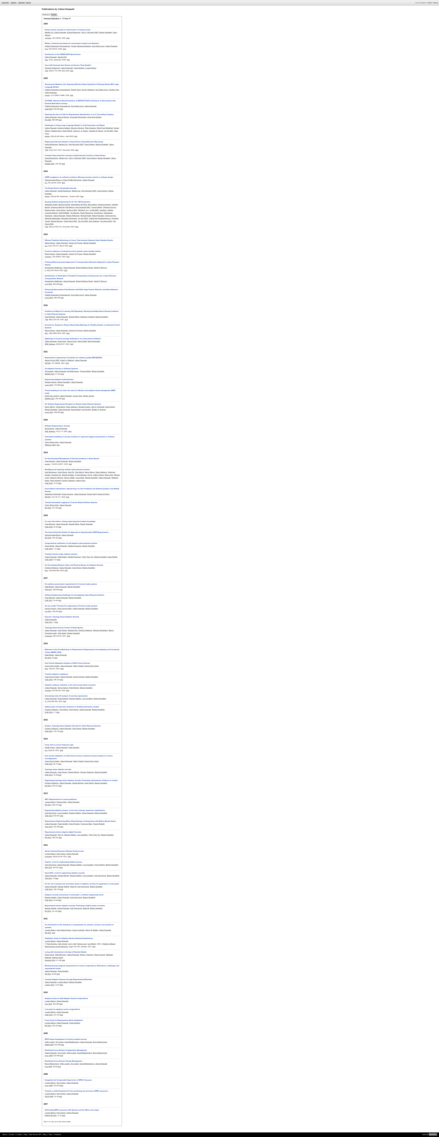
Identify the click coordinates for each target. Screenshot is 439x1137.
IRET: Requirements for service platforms (61, 799)
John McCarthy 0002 (76, 144)
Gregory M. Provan (76, 243)
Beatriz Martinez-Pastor (84, 268)
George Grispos (50, 608)
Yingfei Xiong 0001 (70, 221)
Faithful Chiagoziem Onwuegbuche (57, 46)
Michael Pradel (85, 216)
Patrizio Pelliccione (73, 216)
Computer (48, 636)
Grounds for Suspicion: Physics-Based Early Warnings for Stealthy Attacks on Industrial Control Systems (82, 326)
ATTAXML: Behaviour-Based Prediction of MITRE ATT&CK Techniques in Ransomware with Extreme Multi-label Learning (80, 102)
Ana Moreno (98, 213)
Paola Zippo (62, 341)
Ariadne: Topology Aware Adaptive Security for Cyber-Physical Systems (73, 726)
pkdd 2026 (48, 109)
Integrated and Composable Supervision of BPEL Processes (68, 1080)
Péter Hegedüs (90, 128)
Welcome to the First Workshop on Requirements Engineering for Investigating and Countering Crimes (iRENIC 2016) (82, 651)
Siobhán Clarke (57, 957)
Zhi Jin (89, 475)
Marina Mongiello (94, 341)
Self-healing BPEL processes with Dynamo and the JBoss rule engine (72, 1110)
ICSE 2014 (49, 764)
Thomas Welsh (85, 371)
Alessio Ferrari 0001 (52, 360)
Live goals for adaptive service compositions (62, 1009)
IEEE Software (50, 344)
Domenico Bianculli (57, 207)
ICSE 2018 (49, 527)
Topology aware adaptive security (58, 769)
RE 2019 (48, 508)
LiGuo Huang (61, 210)
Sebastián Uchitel (51, 204)
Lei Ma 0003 (94, 210)
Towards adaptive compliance (56, 674)
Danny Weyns (50, 407)
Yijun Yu (60, 835)
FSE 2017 (48, 589)
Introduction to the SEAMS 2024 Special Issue (63, 54)
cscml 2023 (49, 298)
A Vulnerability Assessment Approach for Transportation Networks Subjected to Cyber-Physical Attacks (82, 263)
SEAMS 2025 (49, 164)
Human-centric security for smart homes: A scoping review (67, 30)
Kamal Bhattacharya (71, 1042)
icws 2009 (48, 1067)
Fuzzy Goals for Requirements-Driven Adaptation (64, 1020)
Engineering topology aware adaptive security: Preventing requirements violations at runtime (81, 780)
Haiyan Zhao (80, 480)
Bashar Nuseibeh (105, 32)
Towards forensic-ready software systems (61, 554)
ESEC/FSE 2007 (51, 1115)
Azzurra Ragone (63, 117)
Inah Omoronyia (50, 813)
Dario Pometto (74, 824)
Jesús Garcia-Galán (64, 608)
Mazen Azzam (50, 243)
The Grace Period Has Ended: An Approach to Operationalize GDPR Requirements (76, 532)
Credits (19, 1134)
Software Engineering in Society (57, 426)
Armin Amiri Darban (94, 117)
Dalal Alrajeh (62, 557)
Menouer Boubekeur (100, 630)
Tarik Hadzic (62, 633)
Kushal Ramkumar (73, 32)
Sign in (430, 2)
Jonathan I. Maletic (106, 210)
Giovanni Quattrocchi (52, 68)
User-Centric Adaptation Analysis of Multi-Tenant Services (67, 663)
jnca (46, 49)
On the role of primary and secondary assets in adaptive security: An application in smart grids (82, 884)
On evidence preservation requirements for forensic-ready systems (71, 584)
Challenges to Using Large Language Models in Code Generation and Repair (75, 125)
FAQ (50, 1134)
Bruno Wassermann (100, 1042)
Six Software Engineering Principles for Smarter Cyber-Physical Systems (73, 404)
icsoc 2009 (49, 1056)
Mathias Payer (56, 131)
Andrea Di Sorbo (103, 494)
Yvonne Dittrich (96, 207)
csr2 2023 (48, 284)
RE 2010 (48, 1026)
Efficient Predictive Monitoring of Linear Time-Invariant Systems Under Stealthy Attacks (79, 240)
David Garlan (110, 407)
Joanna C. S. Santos (80, 131)
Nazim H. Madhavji (67, 360)
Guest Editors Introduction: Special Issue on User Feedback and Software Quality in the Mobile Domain (82, 490)
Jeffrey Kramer (98, 475)
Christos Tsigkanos (68, 480)
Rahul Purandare (98, 216)
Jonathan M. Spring (96, 131)
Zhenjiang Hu (56, 475)
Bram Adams (92, 204)
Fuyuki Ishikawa (81, 475)
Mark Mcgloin (74, 688)
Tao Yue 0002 (83, 221)
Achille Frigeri (50, 747)
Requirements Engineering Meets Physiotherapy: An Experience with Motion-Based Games (80, 821)
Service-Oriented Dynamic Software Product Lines (64, 851)
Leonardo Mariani (51, 213)
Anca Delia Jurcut (98, 46)
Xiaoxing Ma (62, 57)
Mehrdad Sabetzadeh (52, 218)
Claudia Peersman (74, 557)
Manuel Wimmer (57, 221)
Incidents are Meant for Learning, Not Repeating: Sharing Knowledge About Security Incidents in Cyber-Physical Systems (82, 312)
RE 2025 (48, 120)
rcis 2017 (48, 611)
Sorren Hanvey (63, 688)
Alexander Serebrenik (69, 218)
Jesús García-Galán (52, 666)
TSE (46, 71)
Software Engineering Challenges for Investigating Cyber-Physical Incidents (74, 595)
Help (25, 1134)
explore (13, 3)
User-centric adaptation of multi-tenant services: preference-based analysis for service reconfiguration (79, 757)
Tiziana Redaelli (98, 824)
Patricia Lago (82, 944)
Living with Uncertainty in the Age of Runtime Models (66, 952)
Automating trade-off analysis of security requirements (66, 696)
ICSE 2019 (49, 483)
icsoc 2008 (49, 1085)
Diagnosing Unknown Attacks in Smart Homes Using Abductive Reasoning (74, 142)
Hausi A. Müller (69, 478)
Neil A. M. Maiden (92, 930)
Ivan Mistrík (91, 944)
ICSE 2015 (49, 731)
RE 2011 (48, 933)
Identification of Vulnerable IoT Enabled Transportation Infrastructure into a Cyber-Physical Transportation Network (80, 277)
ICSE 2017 (49, 600)
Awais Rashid (67, 131)
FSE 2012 (48, 878)
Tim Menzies (74, 213)
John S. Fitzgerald (97, 407)
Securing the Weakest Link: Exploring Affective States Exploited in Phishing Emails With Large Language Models (82, 85)
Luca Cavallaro (87, 699)
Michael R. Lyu (83, 210)
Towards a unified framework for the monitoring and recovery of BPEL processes (76, 1091)
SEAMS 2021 (49, 374)
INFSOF (48, 363)
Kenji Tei (71, 472)
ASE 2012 (48, 867)
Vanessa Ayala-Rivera (53, 180)
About (5, 1134)
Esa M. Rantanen (88, 90)
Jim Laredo (59, 1042)
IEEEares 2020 (50, 445)
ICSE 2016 (49, 680)
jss (46, 183)
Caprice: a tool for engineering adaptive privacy (63, 862)
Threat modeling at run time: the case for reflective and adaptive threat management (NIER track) (80, 391)
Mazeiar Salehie (75, 699)
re (45, 701)
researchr (5, 2)
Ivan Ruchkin (86, 410)
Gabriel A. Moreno (56, 478)
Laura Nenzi (80, 478)
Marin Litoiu (109, 475)
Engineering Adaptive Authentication (59, 379)
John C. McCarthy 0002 (89, 32)
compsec (48, 38)
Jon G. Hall (72, 944)
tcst (46, 246)
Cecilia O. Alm (114, 90)
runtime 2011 (49, 985)
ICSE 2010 (49, 1015)
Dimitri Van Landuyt (52, 396)
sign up (53, 1121)
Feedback (57, 1134)
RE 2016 (48, 658)
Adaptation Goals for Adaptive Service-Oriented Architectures (69, 938)
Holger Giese (49, 955)
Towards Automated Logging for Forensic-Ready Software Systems (71, 502)
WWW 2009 (49, 1045)
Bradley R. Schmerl (99, 410)
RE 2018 (48, 538)
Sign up (436, 2)
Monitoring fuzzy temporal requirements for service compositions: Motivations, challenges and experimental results (82, 967)
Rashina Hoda (50, 210)
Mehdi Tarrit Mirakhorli (105, 128)
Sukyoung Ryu (110, 216)
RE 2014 (48, 786)
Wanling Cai (49, 32)
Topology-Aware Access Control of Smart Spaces (64, 628)
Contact (11, 1134)
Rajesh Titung (76, 90)
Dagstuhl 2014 (50, 960)
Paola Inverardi (99, 955)
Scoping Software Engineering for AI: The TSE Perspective (67, 202)
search (28, 3)
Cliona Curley (72, 341)
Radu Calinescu (72, 407)
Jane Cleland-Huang (63, 930)
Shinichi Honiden (68, 475)
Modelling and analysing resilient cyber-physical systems (67, 469)
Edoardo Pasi (73, 630)
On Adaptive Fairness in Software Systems (61, 368)
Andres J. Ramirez (86, 955)
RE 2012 (48, 911)
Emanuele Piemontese (78, 117)
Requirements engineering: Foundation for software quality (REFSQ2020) (73, 358)
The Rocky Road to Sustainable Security (60, 188)
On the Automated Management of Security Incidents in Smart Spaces (72, 458)
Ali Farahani (49, 371)
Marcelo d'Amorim (77, 128)
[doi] (68, 38)
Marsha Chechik (64, 204)
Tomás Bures (60, 407)
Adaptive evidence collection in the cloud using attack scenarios (70, 685)
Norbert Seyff (92, 494)
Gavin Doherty (89, 144)
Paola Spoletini (79, 68)
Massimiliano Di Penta (79, 204)
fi (45, 270)
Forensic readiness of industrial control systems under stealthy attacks (73, 251)
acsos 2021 (49, 385)
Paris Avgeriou (52, 944)
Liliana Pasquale (60, 32)
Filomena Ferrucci (109, 207)
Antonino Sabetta (64, 128)
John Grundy (62, 944)
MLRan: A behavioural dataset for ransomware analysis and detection (72, 43)
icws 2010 (48, 1004)
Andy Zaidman (94, 221)
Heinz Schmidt (55, 480)
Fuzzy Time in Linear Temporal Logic (59, 745)
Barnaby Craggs (84, 407)
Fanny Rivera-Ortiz (52, 442)
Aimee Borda (49, 546)
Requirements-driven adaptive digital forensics (63, 832)
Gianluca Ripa (61, 802)
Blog (44, 1134)
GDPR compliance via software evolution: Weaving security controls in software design (79, 177)
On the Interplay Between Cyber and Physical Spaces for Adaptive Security (74, 565)
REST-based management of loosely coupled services (66, 1039)
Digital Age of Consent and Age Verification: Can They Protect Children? (73, 339)
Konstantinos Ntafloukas (53, 268)
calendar (21, 3)
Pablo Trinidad (78, 666)
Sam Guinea (61, 854)
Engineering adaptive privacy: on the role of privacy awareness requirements (75, 810)
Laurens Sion (77, 396)
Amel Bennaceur (73, 371)
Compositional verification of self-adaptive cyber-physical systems (71, 543)
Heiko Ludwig (50, 1042)
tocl (46, 750)
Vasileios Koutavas (74, 546)
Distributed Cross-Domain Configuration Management (66, 1050)
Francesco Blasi (86, 824)
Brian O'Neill (82, 341)
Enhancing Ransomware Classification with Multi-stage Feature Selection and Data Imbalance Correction (81, 291)
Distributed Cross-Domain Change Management (63, 1061)
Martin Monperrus (86, 213)
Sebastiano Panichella (53, 494)
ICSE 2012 (49, 889)
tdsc (46, 333)
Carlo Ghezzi (62, 472)
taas (46, 60)
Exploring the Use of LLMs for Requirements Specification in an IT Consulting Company (79, 114)
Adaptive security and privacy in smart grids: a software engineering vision (74, 895)
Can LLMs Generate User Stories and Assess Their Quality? (68, 65)
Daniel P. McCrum (100, 268)
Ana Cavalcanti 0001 (82, 207)
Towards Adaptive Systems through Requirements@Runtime (68, 979)
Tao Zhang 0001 (106, 221)
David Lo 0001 (72, 210)
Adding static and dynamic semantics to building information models (72, 707)
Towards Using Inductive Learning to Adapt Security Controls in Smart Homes (75, 155)
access (47, 95)
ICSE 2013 (49, 816)
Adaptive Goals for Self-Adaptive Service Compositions (66, 998)
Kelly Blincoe (70, 207)
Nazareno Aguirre (104, 204)
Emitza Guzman (67, 494)
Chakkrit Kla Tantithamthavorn (100, 218)
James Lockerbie (78, 930)
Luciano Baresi (90, 68)
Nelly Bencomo (60, 955)
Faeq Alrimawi (50, 317)
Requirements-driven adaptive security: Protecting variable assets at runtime (75, 905)
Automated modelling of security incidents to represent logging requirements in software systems (80, 438)
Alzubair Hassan (51, 382)
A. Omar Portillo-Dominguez (71, 180)
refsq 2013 (49, 827)
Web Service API (35, 1134)
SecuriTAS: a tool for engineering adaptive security (65, 873)
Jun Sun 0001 (83, 218)
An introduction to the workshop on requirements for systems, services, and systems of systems (79, 926)
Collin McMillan (64, 213)
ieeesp (47, 136)
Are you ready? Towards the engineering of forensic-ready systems (71, 606)
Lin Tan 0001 (108, 131)
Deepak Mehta (74, 317)
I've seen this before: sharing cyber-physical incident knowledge (70, 521)
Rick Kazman (49, 428)
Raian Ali (73, 887)
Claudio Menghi (73, 772)
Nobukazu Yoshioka (87, 317)
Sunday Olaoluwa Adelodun (81, 46)
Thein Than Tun (87, 557)
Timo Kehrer (79, 472)
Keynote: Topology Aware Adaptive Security (62, 617)
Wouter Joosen (88, 396)
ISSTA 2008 (49, 1096)
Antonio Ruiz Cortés (91, 666)
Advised (53, 14)
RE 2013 (48, 805)
